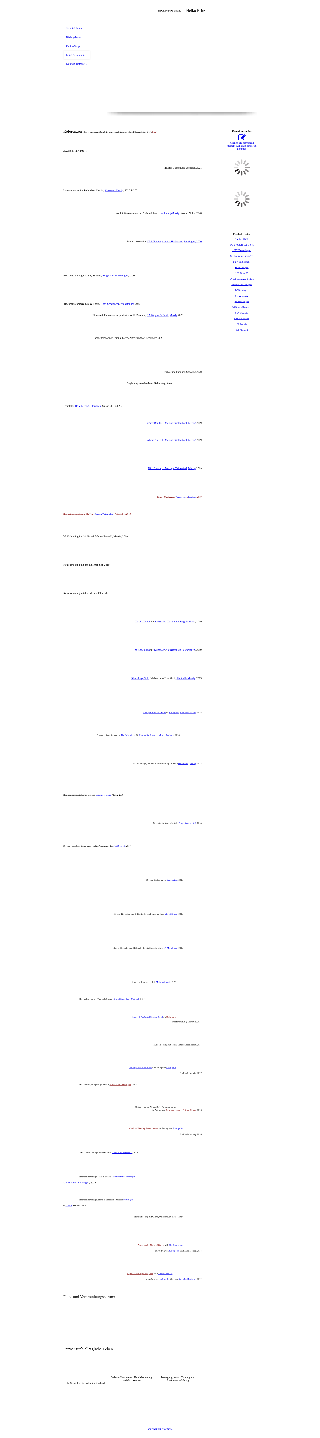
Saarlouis (192, 497)
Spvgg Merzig (241, 296)
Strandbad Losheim (187, 1279)
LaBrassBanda (153, 423)
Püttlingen (128, 1199)
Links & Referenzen (76, 55)
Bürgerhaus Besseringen (115, 275)
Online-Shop (73, 46)
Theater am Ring (176, 621)
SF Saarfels (242, 324)
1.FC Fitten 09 (241, 273)
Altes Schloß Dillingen (120, 1084)
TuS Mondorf (242, 330)
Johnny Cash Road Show (154, 712)
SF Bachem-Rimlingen (242, 284)
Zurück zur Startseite (160, 1428)
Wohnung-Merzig (169, 213)
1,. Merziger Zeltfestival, (175, 440)
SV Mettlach (241, 239)
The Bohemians (141, 649)
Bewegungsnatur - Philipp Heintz (181, 1110)
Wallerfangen (127, 303)
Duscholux (183, 763)
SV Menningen (171, 948)
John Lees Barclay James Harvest (143, 1128)
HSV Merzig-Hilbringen (88, 406)
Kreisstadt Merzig (114, 190)
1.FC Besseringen (241, 250)
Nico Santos (154, 468)
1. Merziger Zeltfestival (174, 423)
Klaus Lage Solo (140, 678)
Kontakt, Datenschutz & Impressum (76, 63)
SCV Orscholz (241, 313)
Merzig (173, 315)
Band (147, 1017)
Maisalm (160, 982)
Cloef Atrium (122, 1152)
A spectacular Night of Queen (151, 1245)
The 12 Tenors (142, 621)
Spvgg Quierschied (187, 823)
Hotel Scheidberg (110, 303)
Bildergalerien (73, 37)
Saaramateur (172, 880)
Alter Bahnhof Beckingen (124, 1176)
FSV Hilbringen (241, 261)
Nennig (193, 763)
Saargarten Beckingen (77, 1182)
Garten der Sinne (103, 795)
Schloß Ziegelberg (122, 999)
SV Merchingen (242, 301)
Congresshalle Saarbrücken (180, 649)
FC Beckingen (241, 290)
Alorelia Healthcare (172, 241)
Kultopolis (160, 621)
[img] (76, 12)
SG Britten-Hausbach (241, 307)
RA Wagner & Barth (157, 315)
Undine (69, 1205)
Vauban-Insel (181, 497)
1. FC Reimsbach (241, 318)
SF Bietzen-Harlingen (241, 256)
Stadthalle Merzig (185, 678)
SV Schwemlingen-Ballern (242, 279)
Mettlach (135, 999)
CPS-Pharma (154, 241)
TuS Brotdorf (119, 846)
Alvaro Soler (153, 440)
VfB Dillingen (171, 914)
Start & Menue (74, 28)
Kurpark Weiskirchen (104, 514)
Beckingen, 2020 (193, 241)
